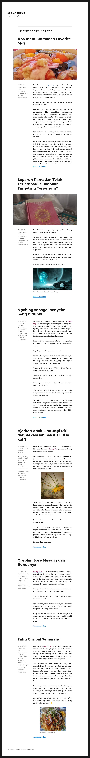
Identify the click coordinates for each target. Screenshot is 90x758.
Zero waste (26, 585)
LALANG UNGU (15, 13)
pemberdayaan (22, 452)
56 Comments (22, 588)
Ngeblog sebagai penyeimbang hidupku (42, 312)
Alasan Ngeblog (22, 328)
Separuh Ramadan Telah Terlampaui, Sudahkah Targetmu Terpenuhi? (40, 183)
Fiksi (19, 574)
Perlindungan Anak (23, 471)
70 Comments (22, 339)
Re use (26, 578)
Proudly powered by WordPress (25, 749)
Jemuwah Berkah (23, 240)
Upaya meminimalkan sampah (23, 583)
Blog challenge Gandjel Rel (23, 458)
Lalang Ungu (49, 85)
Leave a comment (23, 97)
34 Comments (22, 672)
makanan (20, 89)
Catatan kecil (21, 448)
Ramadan (20, 242)
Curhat (19, 323)
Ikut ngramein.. (22, 87)
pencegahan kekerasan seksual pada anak (23, 467)
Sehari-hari (21, 234)
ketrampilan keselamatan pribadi (22, 462)
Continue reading (39, 166)
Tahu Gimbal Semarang (39, 639)
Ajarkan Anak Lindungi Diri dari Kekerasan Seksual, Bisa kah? (43, 435)
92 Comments (22, 479)
